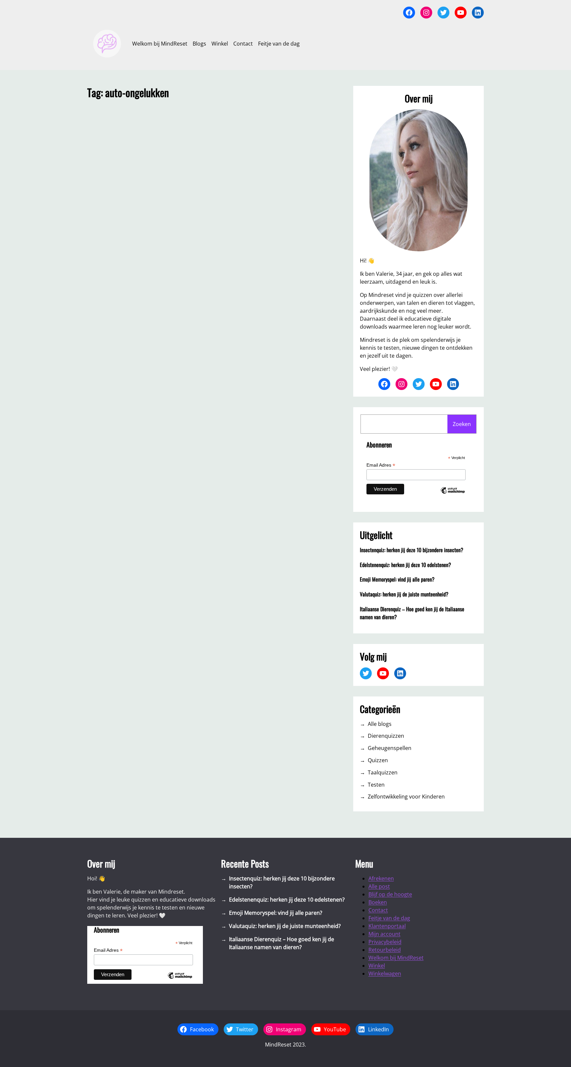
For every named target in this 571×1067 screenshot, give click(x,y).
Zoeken (462, 424)
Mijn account (384, 934)
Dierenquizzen (386, 735)
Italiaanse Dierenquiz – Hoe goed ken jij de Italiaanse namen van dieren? (412, 613)
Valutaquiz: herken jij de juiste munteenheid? (404, 594)
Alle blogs (380, 724)
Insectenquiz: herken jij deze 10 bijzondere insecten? (411, 550)
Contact (378, 910)
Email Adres (380, 465)
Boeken (377, 902)
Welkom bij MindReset (396, 957)
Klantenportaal (387, 926)
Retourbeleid (384, 949)
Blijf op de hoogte (390, 894)
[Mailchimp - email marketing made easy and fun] (452, 496)
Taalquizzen (383, 772)
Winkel (376, 965)
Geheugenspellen (389, 748)
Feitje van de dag (389, 918)
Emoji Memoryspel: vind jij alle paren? (397, 579)
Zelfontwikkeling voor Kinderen (406, 796)
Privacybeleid (384, 941)
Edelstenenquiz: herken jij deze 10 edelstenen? (405, 565)
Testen (376, 784)
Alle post (379, 886)
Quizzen (378, 760)
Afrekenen (381, 878)
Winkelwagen (384, 973)
